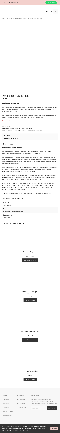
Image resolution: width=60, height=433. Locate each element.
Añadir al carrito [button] (30, 300)
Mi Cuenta (6, 399)
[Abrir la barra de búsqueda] (51, 11)
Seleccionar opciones (30, 260)
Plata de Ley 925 (7, 205)
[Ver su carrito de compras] (47, 11)
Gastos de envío (8, 411)
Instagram (22, 407)
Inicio (3, 18)
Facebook (22, 399)
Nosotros (6, 407)
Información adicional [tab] (11, 139)
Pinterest (22, 403)
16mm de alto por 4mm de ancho (13, 211)
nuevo (11, 130)
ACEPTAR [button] (54, 428)
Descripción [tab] (7, 135)
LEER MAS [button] (25, 430)
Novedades (11, 128)
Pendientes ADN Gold (44, 193)
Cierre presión (7, 218)
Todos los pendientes (20, 18)
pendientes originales (36, 130)
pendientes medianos (25, 130)
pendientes (16, 130)
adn (8, 130)
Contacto (6, 403)
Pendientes (10, 18)
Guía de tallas (7, 415)
